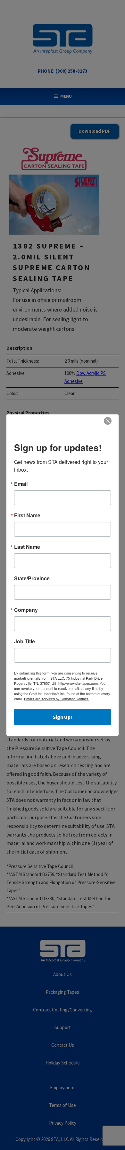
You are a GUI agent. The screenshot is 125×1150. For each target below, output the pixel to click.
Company (26, 609)
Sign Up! (62, 717)
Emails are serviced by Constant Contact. (56, 698)
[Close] (108, 420)
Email (21, 483)
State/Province (32, 578)
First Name (27, 515)
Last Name (27, 546)
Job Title (24, 641)
